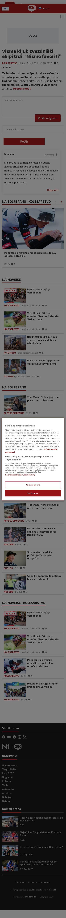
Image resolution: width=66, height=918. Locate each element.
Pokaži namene (33, 485)
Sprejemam (33, 493)
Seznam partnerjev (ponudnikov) (20, 475)
